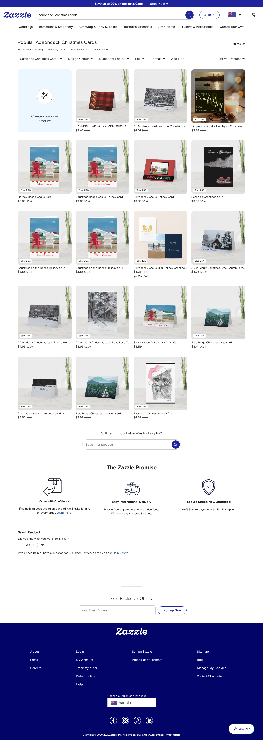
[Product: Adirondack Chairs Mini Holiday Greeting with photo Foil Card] (160, 238)
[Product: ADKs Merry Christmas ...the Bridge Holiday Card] (45, 312)
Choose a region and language (127, 696)
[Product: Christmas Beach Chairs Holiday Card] (102, 167)
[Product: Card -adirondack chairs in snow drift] (45, 383)
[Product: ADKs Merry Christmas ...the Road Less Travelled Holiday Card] (102, 312)
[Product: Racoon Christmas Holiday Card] (160, 383)
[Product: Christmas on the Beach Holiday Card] (45, 238)
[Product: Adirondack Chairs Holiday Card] (160, 167)
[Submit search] (189, 15)
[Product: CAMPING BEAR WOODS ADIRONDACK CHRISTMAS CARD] (102, 96)
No (42, 545)
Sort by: (222, 59)
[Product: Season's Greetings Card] (218, 167)
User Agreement (153, 735)
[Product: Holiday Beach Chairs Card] (45, 167)
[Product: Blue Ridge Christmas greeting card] (102, 383)
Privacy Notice (172, 735)
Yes (27, 545)
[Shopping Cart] (253, 14)
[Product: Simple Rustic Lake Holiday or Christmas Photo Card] (218, 96)
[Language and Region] (235, 15)
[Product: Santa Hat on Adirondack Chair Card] (160, 312)
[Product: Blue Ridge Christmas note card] (218, 312)
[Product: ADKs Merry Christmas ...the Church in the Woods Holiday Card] (218, 238)
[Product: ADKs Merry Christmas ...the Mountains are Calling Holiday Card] (160, 96)
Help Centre (120, 553)
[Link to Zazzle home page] (18, 14)
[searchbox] (114, 15)
